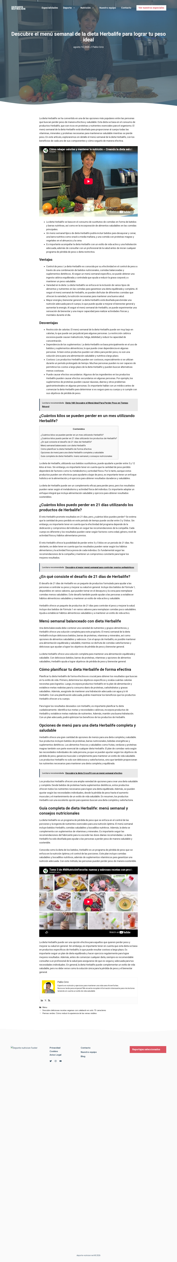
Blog (83, 1056)
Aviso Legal (55, 1054)
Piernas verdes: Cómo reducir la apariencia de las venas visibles (69, 1013)
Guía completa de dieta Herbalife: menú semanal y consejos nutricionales (76, 456)
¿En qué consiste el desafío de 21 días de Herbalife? (66, 442)
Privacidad (55, 1047)
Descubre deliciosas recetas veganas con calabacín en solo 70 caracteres (74, 1010)
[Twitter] (45, 1000)
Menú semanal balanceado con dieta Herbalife (63, 445)
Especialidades (50, 7)
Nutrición (85, 7)
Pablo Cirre (98, 47)
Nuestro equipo (107, 7)
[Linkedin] (42, 1000)
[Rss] (49, 1000)
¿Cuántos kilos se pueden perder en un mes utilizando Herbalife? (72, 435)
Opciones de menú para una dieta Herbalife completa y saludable (72, 452)
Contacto (126, 7)
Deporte (67, 7)
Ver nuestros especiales (151, 7)
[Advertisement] (88, 68)
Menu (44, 1007)
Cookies (54, 1051)
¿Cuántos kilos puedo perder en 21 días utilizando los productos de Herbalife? (79, 438)
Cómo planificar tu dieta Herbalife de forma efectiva (66, 449)
